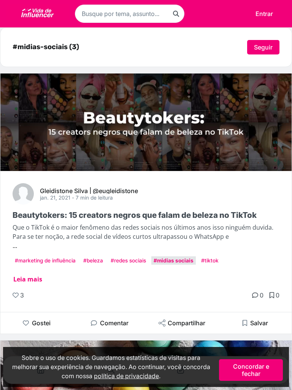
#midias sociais (174, 260)
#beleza (93, 260)
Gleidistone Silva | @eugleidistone (89, 190)
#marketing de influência (45, 260)
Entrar (264, 14)
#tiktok (210, 260)
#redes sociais (128, 260)
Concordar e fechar (251, 370)
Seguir (263, 47)
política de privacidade (126, 376)
